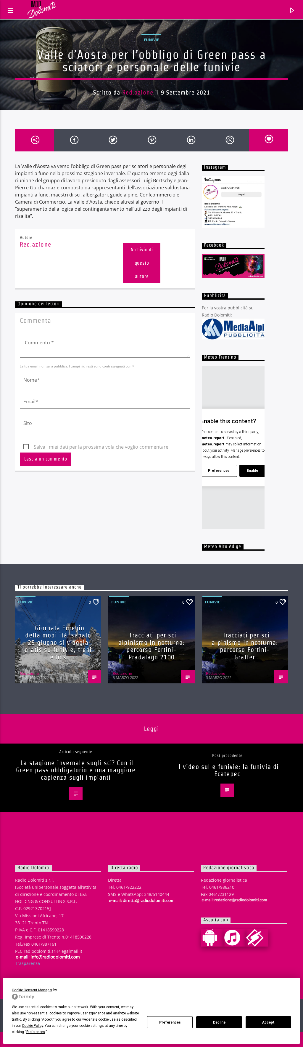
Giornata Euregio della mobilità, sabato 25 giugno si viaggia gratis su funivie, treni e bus (58, 642)
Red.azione (137, 92)
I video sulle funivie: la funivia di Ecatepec (229, 770)
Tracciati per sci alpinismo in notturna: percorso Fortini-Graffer (245, 646)
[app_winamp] (257, 938)
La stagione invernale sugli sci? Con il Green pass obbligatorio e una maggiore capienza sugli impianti (76, 770)
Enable (252, 471)
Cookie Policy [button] (32, 1026)
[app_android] (212, 938)
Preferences (170, 1022)
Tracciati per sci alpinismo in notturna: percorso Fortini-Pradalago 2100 (151, 646)
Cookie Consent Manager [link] (32, 990)
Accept (268, 1022)
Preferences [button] (35, 1032)
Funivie (151, 39)
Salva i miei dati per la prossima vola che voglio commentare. (102, 447)
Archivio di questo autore (141, 263)
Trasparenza (27, 963)
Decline (219, 1022)
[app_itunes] (234, 938)
